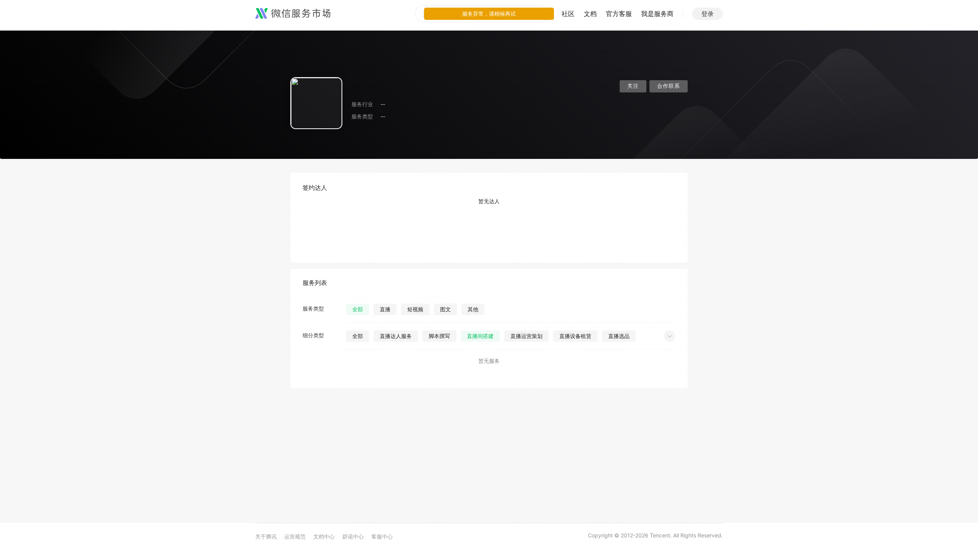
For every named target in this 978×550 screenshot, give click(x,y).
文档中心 (324, 536)
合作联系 (668, 86)
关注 (633, 86)
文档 (590, 14)
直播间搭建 (480, 336)
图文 (445, 309)
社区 (568, 14)
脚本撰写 (439, 336)
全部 (357, 309)
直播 (385, 309)
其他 (473, 309)
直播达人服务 (396, 336)
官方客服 (619, 14)
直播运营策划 (526, 336)
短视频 (415, 309)
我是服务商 (657, 14)
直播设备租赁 (575, 336)
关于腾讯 (266, 536)
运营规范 (295, 536)
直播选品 (619, 336)
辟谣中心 (353, 536)
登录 (707, 14)
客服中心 (382, 536)
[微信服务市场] (292, 13)
